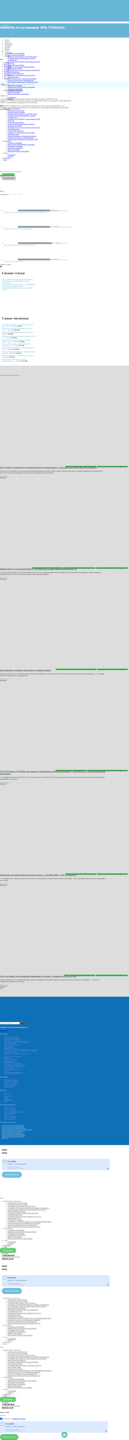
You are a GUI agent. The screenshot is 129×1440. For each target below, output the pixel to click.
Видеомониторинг (14, 72)
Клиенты (10, 99)
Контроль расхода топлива (16, 55)
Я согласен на (14, 1419)
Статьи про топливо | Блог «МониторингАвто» (13, 1126)
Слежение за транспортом (16, 53)
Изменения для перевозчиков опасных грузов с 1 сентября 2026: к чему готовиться (38, 875)
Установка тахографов (15, 85)
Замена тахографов (14, 92)
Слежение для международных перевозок (21, 67)
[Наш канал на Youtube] (4, 1021)
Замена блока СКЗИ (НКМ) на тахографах (21, 87)
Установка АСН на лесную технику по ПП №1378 (24, 70)
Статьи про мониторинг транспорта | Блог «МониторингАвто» (17, 1129)
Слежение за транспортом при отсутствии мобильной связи (29, 1222)
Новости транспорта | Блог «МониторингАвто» (34, 259)
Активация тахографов (15, 89)
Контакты (7, 101)
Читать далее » (4, 476)
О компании (11, 97)
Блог (5, 102)
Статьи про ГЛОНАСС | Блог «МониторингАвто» (13, 1131)
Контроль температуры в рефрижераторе (21, 80)
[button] (20, 106)
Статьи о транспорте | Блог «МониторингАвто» (13, 1134)
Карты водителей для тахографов (18, 94)
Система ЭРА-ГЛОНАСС (16, 73)
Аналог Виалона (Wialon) (16, 65)
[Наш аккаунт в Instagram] (10, 1021)
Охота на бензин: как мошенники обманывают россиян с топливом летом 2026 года (38, 976)
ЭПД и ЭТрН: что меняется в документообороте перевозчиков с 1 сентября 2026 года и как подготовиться (17, 280)
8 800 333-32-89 (7, 172)
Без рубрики (5, 1138)
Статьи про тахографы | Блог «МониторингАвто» (13, 1128)
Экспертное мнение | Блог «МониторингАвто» (13, 1125)
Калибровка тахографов (15, 90)
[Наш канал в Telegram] (7, 1021)
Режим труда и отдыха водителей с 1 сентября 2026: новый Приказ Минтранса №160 (18, 285)
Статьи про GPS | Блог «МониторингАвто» (12, 1132)
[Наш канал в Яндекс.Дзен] (13, 1021)
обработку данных (19, 1419)
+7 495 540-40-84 (8, 167)
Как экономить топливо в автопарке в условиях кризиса (25, 670)
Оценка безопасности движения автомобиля (22, 79)
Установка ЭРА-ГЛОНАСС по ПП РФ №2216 (22, 56)
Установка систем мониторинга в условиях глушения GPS (28, 1208)
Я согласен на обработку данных (15, 1156)
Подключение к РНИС (15, 68)
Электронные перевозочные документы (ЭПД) (23, 82)
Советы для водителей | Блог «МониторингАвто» (13, 1135)
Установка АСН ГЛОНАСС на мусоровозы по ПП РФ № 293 (27, 1210)
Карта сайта (3, 1031)
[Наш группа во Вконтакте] (1, 1021)
